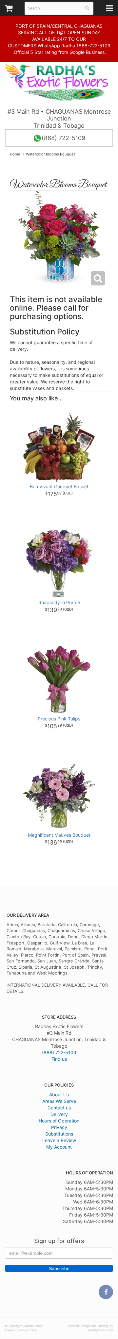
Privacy (59, 1127)
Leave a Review (59, 1140)
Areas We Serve (59, 1101)
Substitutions (59, 1134)
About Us (59, 1094)
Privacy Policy (27, 1330)
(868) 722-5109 (63, 138)
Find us (59, 1059)
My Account (59, 1147)
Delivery (59, 1114)
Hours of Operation (59, 1120)
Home (15, 154)
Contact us (59, 1107)
